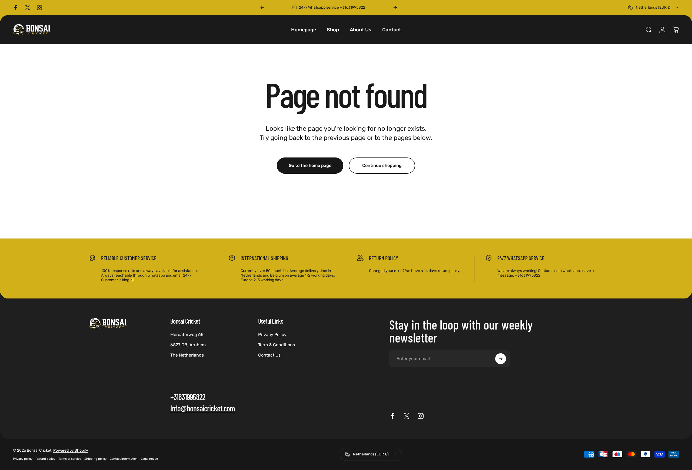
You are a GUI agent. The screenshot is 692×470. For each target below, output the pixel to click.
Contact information (124, 459)
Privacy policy (22, 459)
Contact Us (269, 355)
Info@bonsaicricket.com (202, 408)
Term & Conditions (276, 344)
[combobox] (653, 7)
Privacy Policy (272, 334)
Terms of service (69, 459)
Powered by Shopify (70, 450)
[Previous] (262, 7)
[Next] (395, 7)
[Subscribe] (500, 358)
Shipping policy (95, 459)
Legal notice (149, 459)
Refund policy (45, 459)
